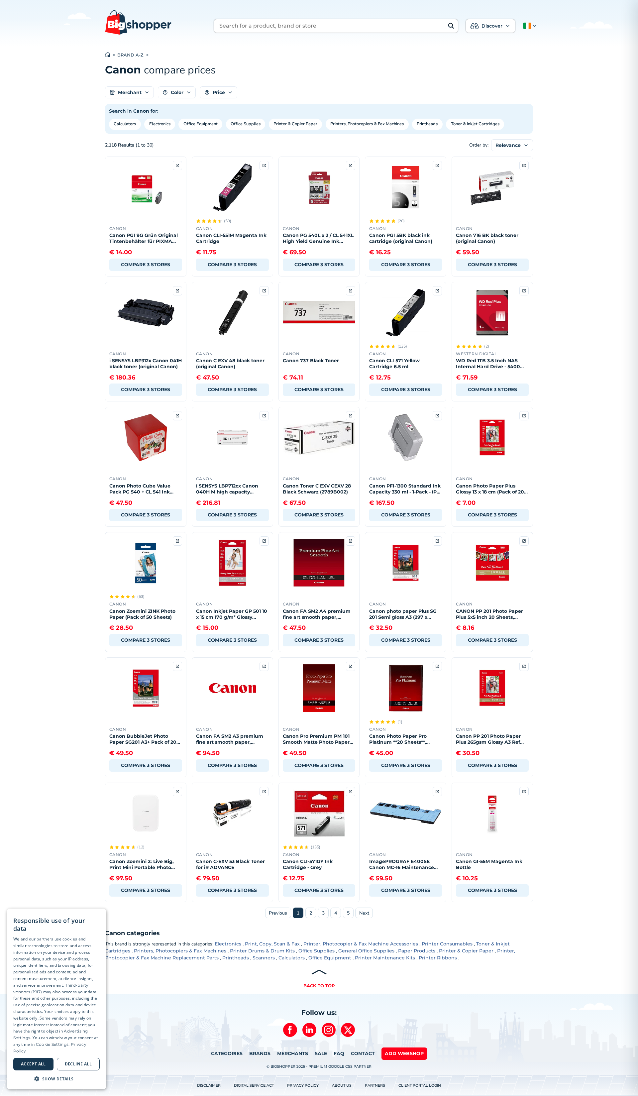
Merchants (292, 1053)
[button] (528, 26)
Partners (375, 1085)
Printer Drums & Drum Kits (262, 951)
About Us (342, 1085)
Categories (227, 1053)
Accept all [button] (33, 1064)
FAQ (339, 1053)
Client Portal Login (419, 1085)
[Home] (111, 55)
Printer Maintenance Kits (385, 958)
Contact (363, 1053)
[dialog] (56, 999)
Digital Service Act (254, 1085)
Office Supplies (246, 124)
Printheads (427, 124)
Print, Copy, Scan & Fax (272, 944)
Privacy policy (303, 1085)
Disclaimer (209, 1085)
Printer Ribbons (438, 958)
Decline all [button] (78, 1064)
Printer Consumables (447, 944)
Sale (321, 1053)
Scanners (264, 958)
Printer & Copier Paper (295, 124)
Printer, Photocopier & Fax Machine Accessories (360, 944)
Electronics (159, 124)
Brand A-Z (130, 55)
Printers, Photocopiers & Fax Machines (367, 124)
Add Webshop (404, 1053)
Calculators (125, 124)
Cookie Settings (52, 1044)
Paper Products (416, 951)
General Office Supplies (366, 951)
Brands (259, 1053)
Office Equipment (200, 124)
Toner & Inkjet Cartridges (475, 124)
